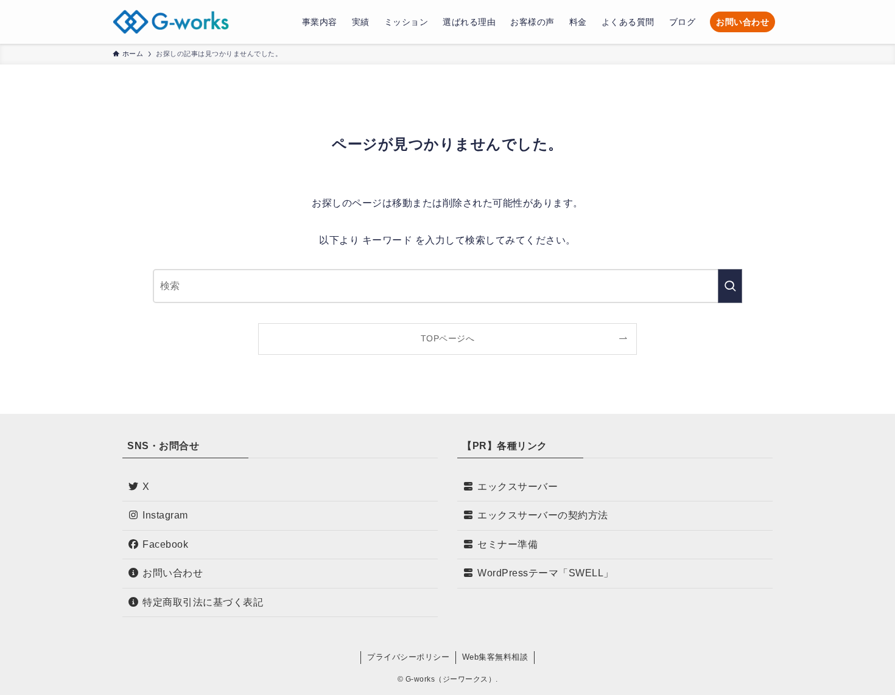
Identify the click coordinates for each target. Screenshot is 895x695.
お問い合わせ (172, 573)
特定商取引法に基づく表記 (202, 602)
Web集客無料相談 (495, 657)
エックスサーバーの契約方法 (542, 515)
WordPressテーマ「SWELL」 (545, 573)
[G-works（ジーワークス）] (171, 22)
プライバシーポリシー (408, 657)
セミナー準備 (507, 544)
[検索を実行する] (730, 286)
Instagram (165, 515)
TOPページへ (448, 338)
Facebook (165, 544)
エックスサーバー (517, 486)
